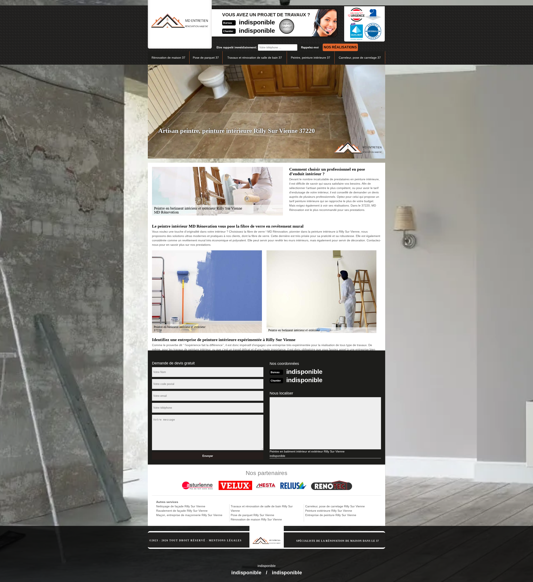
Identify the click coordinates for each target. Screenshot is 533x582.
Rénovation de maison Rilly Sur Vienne (256, 519)
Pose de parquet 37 (206, 57)
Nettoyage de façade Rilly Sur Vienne (180, 506)
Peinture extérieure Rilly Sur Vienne (328, 510)
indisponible (257, 22)
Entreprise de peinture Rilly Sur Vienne (330, 515)
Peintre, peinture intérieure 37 (310, 57)
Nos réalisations (340, 47)
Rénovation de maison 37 (168, 57)
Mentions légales (225, 540)
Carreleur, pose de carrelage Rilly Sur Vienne (335, 506)
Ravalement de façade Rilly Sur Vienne (182, 510)
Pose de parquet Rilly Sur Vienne (252, 515)
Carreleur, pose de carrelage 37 (360, 57)
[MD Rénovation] (266, 535)
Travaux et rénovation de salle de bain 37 (254, 57)
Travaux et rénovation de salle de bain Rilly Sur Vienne (262, 508)
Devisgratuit (286, 26)
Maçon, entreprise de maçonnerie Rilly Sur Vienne (189, 515)
